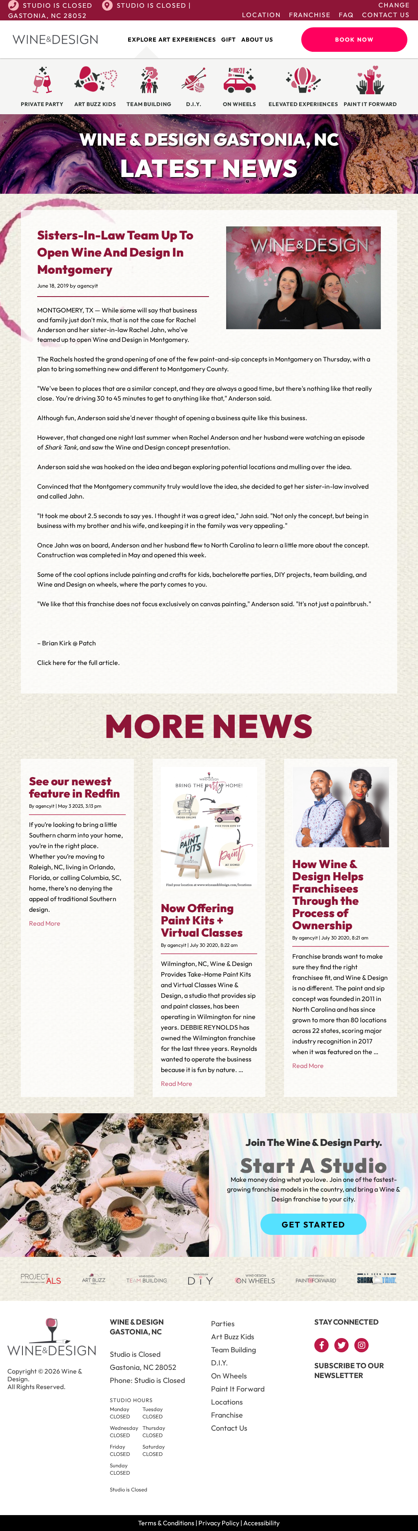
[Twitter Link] (341, 1345)
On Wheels (229, 1375)
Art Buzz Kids (232, 1336)
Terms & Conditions (166, 1523)
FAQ (346, 15)
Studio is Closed (58, 5)
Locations (227, 1402)
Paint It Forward (238, 1389)
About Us (257, 39)
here (59, 662)
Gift (228, 39)
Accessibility (261, 1523)
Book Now (354, 39)
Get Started (313, 1224)
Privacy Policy (218, 1523)
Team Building (233, 1349)
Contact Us (386, 15)
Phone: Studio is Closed (147, 1380)
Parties (223, 1323)
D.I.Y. (219, 1362)
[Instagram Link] (361, 1345)
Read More (44, 923)
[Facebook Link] (321, 1345)
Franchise (310, 15)
